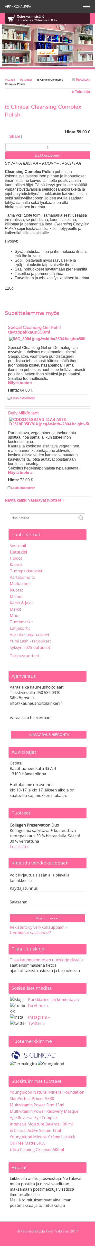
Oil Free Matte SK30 (28, 1143)
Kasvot (16, 564)
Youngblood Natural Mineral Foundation (47, 1092)
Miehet (16, 596)
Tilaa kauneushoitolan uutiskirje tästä (44, 959)
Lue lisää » (19, 846)
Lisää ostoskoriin (23, 398)
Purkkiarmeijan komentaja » (53, 999)
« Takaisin (81, 92)
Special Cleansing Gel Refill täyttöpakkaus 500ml (34, 329)
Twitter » (36, 1023)
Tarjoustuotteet (24, 655)
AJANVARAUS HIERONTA (49, 735)
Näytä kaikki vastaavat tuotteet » (34, 500)
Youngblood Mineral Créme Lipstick (42, 1136)
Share (14, 136)
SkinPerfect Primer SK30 (32, 1098)
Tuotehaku (82, 79)
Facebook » (38, 1005)
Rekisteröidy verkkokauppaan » (38, 927)
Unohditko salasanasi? (30, 932)
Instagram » (39, 1017)
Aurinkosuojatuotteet (29, 634)
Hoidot (16, 558)
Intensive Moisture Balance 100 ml (41, 1124)
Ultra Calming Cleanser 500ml (37, 1149)
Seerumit (18, 545)
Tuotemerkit (21, 622)
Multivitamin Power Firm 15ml (37, 1105)
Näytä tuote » (20, 383)
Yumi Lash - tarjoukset (30, 641)
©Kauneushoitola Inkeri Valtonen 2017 (47, 1231)
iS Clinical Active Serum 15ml (35, 1130)
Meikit (15, 609)
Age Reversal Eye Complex (33, 1117)
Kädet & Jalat (21, 602)
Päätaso (10, 79)
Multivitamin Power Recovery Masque (44, 1111)
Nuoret (16, 590)
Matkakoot (20, 583)
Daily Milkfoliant (23, 413)
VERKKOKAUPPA (18, 7)
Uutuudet (26, 79)
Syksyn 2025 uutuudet (30, 647)
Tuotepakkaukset (26, 571)
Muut (15, 615)
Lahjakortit (20, 628)
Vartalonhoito (22, 577)
